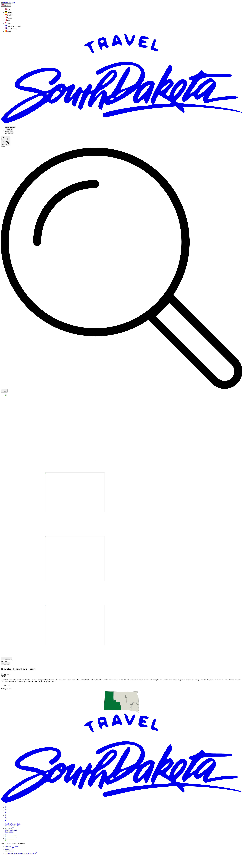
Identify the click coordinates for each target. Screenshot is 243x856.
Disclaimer (8, 849)
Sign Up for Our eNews (12, 826)
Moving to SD (9, 832)
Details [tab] (3, 676)
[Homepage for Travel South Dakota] (121, 124)
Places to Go (9, 131)
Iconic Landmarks (10, 127)
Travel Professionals (11, 830)
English (6, 5)
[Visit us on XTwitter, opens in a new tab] (6, 818)
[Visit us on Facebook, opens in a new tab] (6, 807)
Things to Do (8, 129)
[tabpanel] (121, 680)
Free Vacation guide (9, 2)
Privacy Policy (9, 851)
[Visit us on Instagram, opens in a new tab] (6, 810)
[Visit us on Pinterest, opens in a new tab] (6, 813)
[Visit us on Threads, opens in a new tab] (6, 815)
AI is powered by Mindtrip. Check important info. (20, 853)
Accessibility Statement (12, 846)
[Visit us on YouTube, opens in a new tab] (6, 821)
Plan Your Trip (9, 133)
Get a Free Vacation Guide (13, 824)
